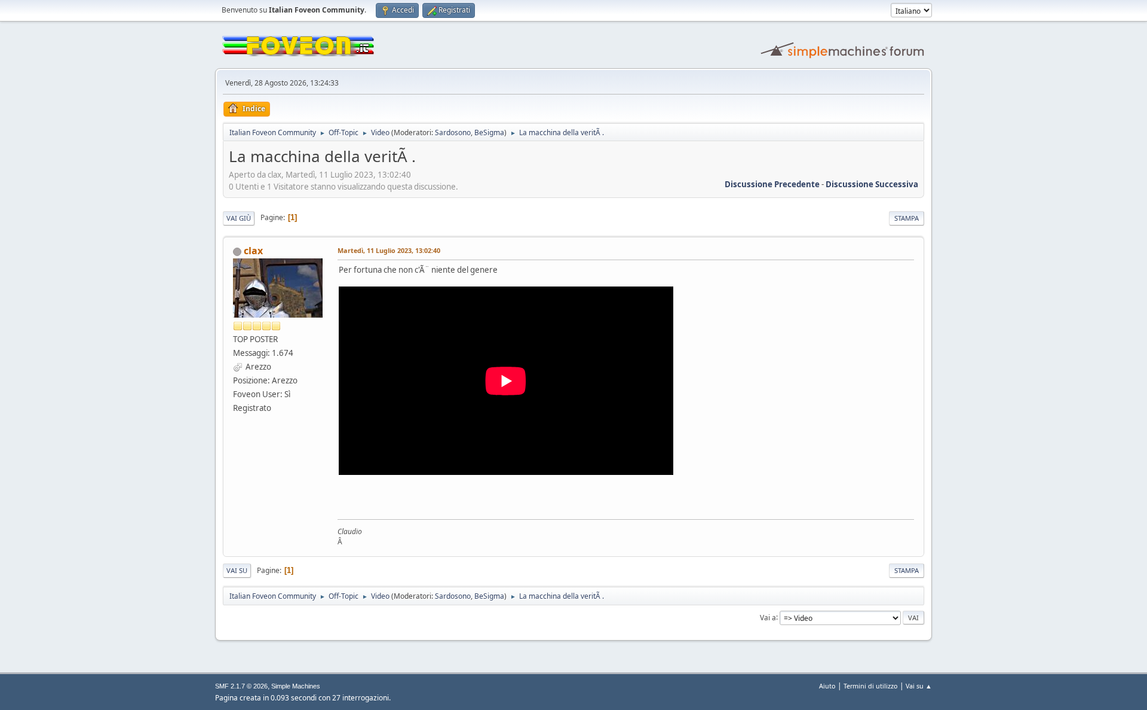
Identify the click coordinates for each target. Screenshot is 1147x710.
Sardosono (453, 132)
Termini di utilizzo (871, 685)
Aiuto (827, 685)
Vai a (768, 617)
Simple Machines (295, 686)
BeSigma (489, 132)
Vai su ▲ (919, 685)
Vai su (236, 570)
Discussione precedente (772, 184)
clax (253, 250)
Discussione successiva (872, 184)
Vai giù (238, 218)
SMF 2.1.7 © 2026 (241, 686)
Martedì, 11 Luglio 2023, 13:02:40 (389, 250)
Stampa (906, 218)
